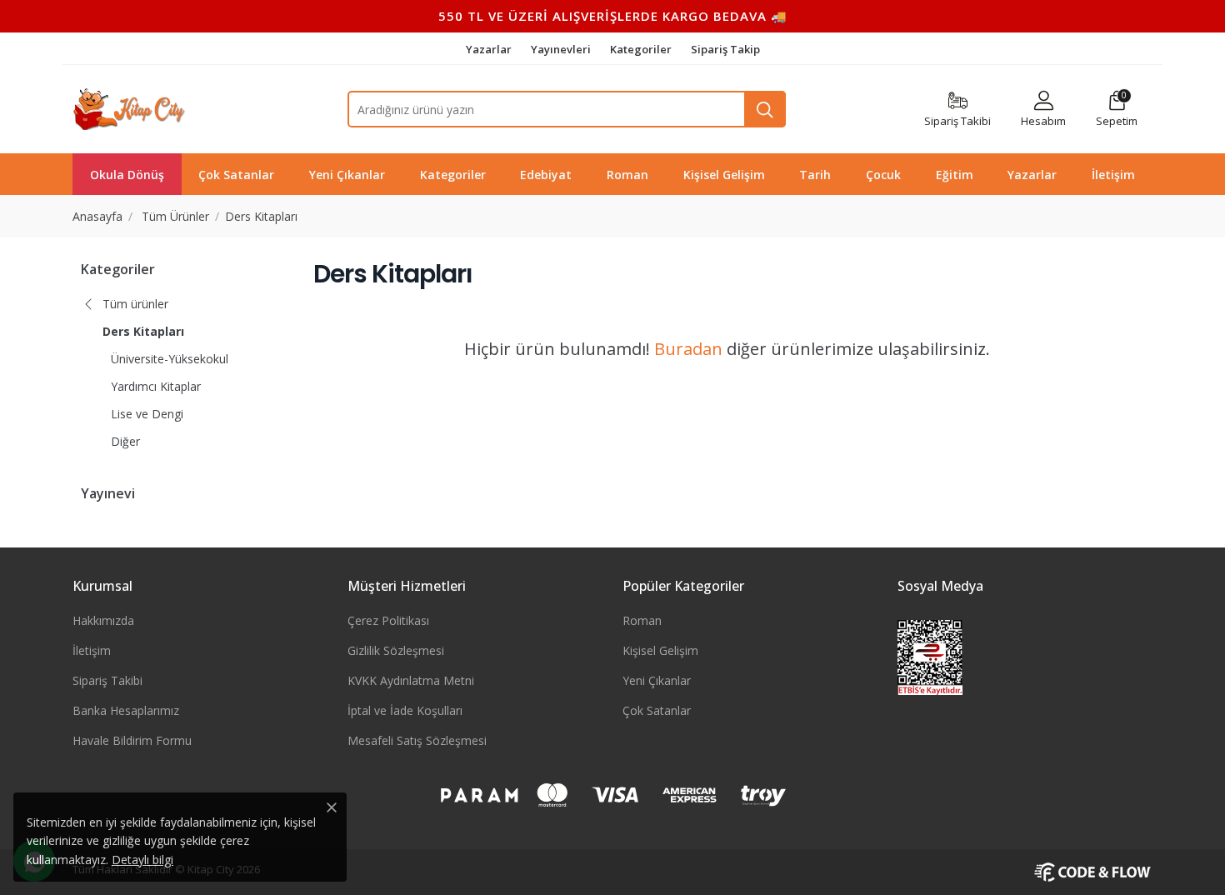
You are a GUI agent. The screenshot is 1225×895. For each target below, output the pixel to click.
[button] (1116, 109)
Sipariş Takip (725, 49)
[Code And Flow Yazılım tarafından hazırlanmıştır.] (1092, 870)
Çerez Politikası (388, 620)
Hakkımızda (103, 620)
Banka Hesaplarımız (125, 710)
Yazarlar (490, 49)
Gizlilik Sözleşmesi (396, 650)
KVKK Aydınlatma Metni (411, 680)
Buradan (688, 349)
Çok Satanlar (656, 710)
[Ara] (765, 109)
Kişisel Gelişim (660, 650)
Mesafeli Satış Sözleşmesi (417, 740)
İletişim (91, 650)
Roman (642, 620)
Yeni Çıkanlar (656, 680)
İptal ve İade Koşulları (405, 710)
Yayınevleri (562, 49)
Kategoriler (642, 49)
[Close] (332, 807)
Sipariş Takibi (107, 680)
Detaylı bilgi (142, 860)
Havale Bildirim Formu (132, 740)
